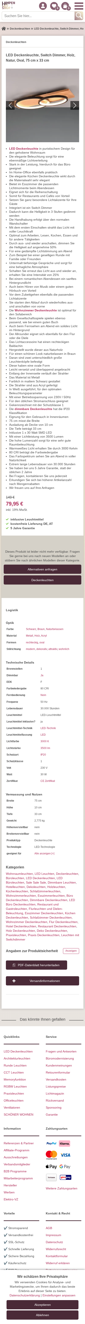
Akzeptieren (42, 1304)
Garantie (52, 1114)
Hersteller (10, 1185)
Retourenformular (58, 1072)
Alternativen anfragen (42, 569)
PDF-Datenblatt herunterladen (39, 965)
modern (30, 649)
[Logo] (8, 6)
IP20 (43, 754)
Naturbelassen (54, 629)
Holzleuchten (56, 887)
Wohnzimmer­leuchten (21, 895)
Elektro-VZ (11, 1199)
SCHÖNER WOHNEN (18, 1114)
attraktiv (52, 649)
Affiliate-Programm (16, 1150)
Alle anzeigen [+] (44, 853)
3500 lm (45, 748)
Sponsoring (53, 1107)
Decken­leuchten (42, 580)
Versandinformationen (45, 981)
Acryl (44, 635)
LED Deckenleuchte (23, 148)
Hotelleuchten (15, 887)
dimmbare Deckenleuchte (33, 409)
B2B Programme (15, 1171)
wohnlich (64, 649)
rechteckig (32, 642)
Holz (37, 635)
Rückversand (55, 1100)
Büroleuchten (15, 878)
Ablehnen (42, 1315)
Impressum (53, 1235)
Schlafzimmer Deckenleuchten (51, 917)
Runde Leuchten (15, 1065)
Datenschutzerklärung (25, 1295)
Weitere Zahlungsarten (61, 1188)
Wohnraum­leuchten (19, 873)
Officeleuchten (14, 1100)
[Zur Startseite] (4, 28)
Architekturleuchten (17, 1058)
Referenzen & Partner (19, 1143)
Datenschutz (54, 1242)
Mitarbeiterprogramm (18, 1178)
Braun (41, 629)
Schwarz (31, 629)
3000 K (45, 741)
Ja (42, 675)
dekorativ (41, 649)
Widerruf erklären (58, 1263)
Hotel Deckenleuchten (21, 926)
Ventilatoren (12, 1107)
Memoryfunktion (15, 1079)
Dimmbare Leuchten (62, 882)
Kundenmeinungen (59, 1065)
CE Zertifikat (48, 781)
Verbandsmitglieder (17, 1164)
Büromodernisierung (60, 1058)
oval (41, 642)
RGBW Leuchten (15, 1086)
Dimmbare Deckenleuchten (48, 900)
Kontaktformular (57, 1256)
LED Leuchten (44, 873)
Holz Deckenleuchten (20, 930)
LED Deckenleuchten (40, 878)
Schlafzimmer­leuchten (45, 891)
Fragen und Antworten (61, 1051)
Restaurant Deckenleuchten (57, 926)
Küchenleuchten (17, 891)
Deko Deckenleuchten (52, 930)
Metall (29, 635)
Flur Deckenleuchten (63, 922)
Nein (43, 695)
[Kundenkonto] (43, 6)
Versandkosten (56, 1079)
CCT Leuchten (14, 1072)
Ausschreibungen (16, 1157)
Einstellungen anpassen (58, 1295)
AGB (49, 1228)
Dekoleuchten (36, 887)
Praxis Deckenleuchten (44, 935)
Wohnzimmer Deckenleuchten (26, 922)
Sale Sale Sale (36, 882)
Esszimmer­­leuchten (51, 895)
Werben (9, 1192)
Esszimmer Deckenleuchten (44, 913)
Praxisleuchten (16, 935)
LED (43, 734)
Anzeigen (71, 950)
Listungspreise (56, 1086)
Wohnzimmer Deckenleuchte (36, 310)
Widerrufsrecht (56, 1249)
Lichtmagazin (55, 1093)
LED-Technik (48, 728)
